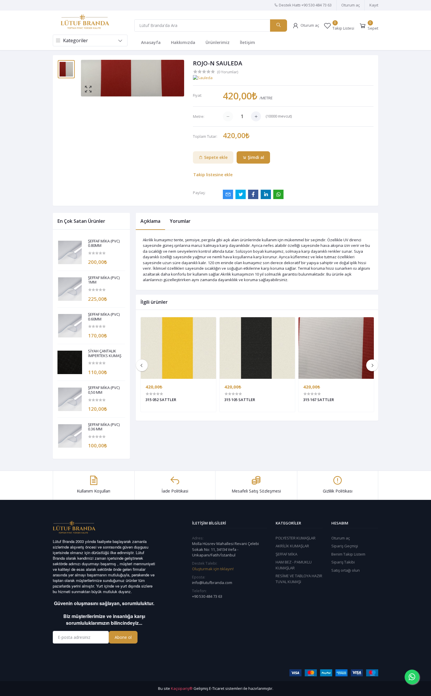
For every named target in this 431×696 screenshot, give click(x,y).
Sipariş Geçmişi (344, 546)
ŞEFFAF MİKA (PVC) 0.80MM (104, 243)
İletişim (247, 42)
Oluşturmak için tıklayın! (213, 568)
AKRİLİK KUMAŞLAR (292, 546)
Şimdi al (255, 157)
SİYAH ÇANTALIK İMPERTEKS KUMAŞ (104, 353)
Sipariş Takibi (343, 562)
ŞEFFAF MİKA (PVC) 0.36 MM (104, 427)
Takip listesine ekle (213, 174)
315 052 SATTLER (160, 399)
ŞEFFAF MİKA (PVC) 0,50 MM (104, 390)
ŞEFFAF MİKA (286, 554)
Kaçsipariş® (182, 688)
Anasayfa (151, 42)
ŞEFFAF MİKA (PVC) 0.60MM (104, 316)
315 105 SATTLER (239, 399)
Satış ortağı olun (345, 570)
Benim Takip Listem (348, 554)
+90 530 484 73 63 (207, 596)
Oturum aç (350, 5)
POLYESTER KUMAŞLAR (295, 538)
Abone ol (123, 637)
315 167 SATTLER (318, 399)
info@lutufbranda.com (212, 582)
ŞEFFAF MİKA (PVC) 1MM (104, 280)
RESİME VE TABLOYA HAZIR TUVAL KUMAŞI (299, 578)
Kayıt (373, 5)
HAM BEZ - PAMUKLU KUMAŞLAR (294, 565)
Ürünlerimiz (218, 42)
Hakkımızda (183, 42)
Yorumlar (180, 221)
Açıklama (150, 221)
